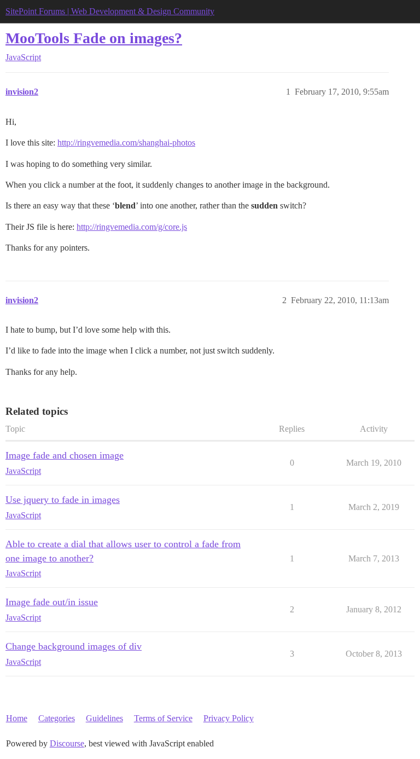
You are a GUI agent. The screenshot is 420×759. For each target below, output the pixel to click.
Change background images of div (73, 646)
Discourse (67, 743)
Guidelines (104, 718)
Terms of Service (163, 718)
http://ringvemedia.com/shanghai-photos (126, 142)
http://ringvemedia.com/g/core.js (132, 226)
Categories (56, 718)
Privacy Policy (228, 718)
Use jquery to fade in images (62, 499)
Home (16, 718)
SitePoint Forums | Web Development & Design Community (109, 11)
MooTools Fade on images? (93, 38)
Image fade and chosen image (64, 455)
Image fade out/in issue (51, 601)
